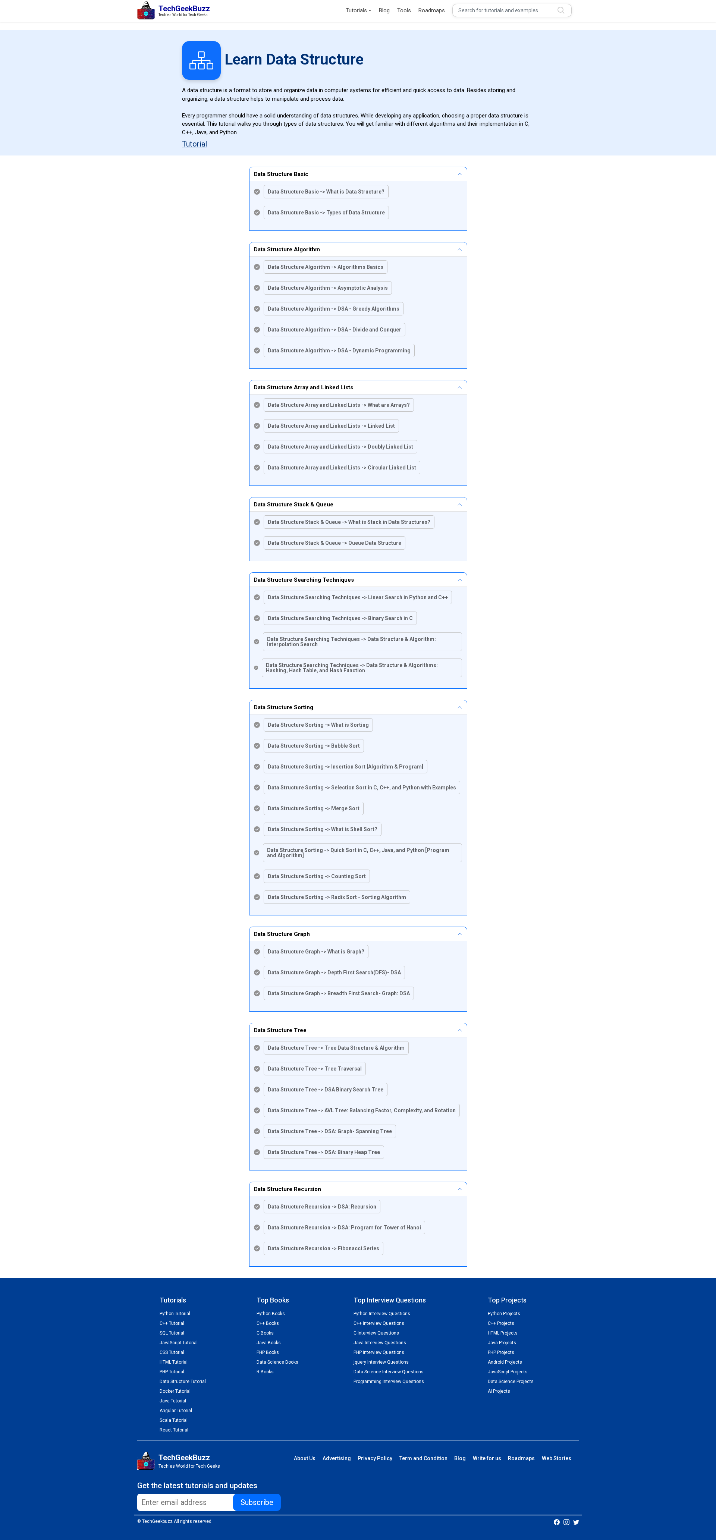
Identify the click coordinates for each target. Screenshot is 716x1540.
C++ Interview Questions (379, 1323)
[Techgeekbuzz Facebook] (557, 1521)
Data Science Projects (511, 1381)
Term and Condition (423, 1458)
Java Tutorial (173, 1401)
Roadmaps (431, 10)
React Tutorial (174, 1430)
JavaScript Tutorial (179, 1342)
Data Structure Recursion (287, 1189)
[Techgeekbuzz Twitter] (576, 1521)
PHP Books (268, 1352)
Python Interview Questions (382, 1313)
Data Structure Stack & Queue (293, 504)
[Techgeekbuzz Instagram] (566, 1521)
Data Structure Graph (282, 934)
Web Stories (556, 1458)
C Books (265, 1333)
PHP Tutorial (172, 1371)
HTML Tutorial (174, 1362)
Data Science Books (277, 1362)
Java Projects (502, 1342)
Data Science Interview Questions (389, 1371)
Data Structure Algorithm (287, 249)
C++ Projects (501, 1323)
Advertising (337, 1458)
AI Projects (499, 1391)
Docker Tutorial (175, 1391)
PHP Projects (501, 1352)
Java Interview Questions (380, 1342)
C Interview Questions (376, 1333)
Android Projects (505, 1362)
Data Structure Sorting (283, 707)
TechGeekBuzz (184, 1457)
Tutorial (194, 144)
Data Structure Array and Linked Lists (303, 387)
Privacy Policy (375, 1458)
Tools (404, 10)
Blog (384, 10)
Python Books (271, 1313)
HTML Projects (503, 1333)
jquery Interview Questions (381, 1362)
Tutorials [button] (356, 10)
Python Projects (504, 1313)
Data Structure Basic (281, 174)
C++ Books (268, 1323)
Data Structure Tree (280, 1030)
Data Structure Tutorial (183, 1381)
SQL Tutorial (172, 1333)
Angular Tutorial (176, 1410)
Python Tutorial (175, 1313)
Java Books (269, 1342)
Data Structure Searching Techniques (304, 579)
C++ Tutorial (172, 1323)
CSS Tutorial (172, 1352)
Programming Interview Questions (389, 1381)
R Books (265, 1371)
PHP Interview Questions (379, 1352)
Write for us (487, 1458)
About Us (304, 1458)
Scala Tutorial (174, 1420)
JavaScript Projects (508, 1371)
